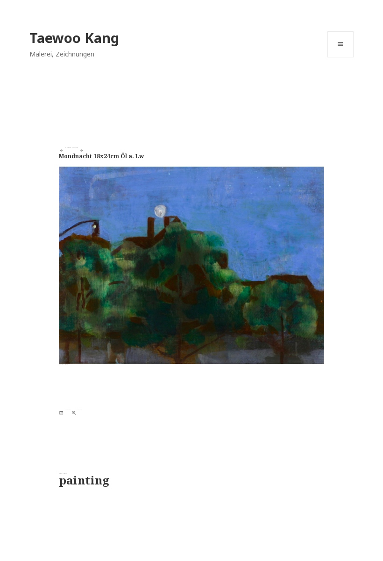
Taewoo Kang (74, 37)
